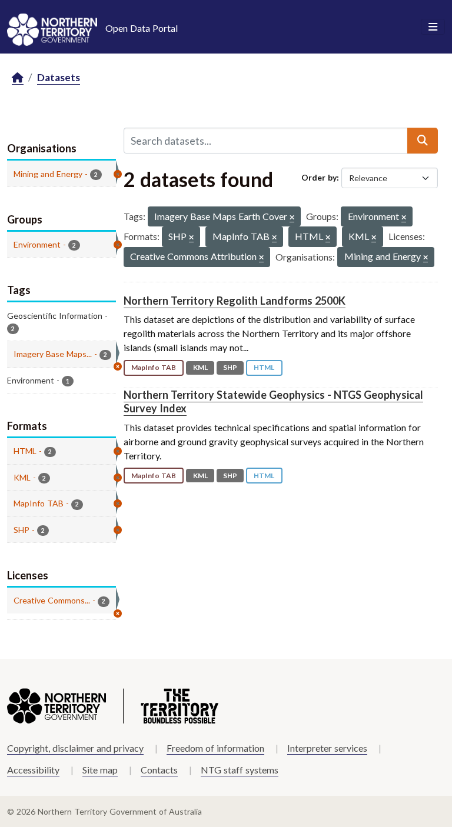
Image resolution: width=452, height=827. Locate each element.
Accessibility (33, 769)
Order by (319, 177)
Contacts (159, 769)
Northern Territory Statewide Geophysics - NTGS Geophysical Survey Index (273, 401)
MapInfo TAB (153, 367)
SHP (230, 367)
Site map (100, 769)
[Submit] (422, 141)
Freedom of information (215, 747)
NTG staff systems (239, 769)
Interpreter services (327, 747)
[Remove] (292, 218)
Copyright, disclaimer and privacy (75, 747)
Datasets (58, 77)
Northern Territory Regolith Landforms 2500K (234, 300)
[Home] (18, 78)
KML (200, 367)
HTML (264, 367)
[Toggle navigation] (433, 27)
